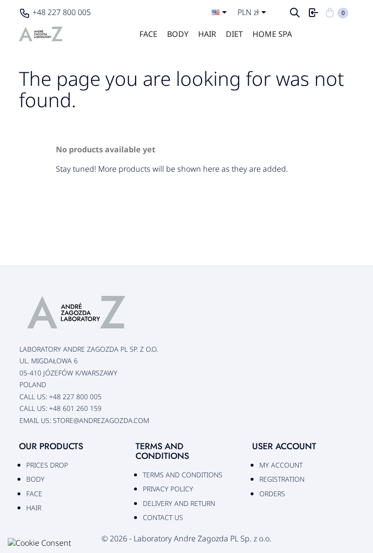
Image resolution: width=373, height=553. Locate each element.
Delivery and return (179, 503)
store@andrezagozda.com (101, 420)
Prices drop (47, 465)
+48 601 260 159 (75, 408)
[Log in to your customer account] (313, 15)
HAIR (207, 34)
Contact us (163, 517)
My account (281, 465)
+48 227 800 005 (62, 12)
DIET (234, 34)
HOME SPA (272, 34)
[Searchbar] (296, 15)
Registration (282, 479)
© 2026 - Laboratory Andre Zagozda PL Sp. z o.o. (186, 538)
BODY (177, 34)
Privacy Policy (168, 488)
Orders (272, 493)
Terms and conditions (182, 474)
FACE (148, 34)
